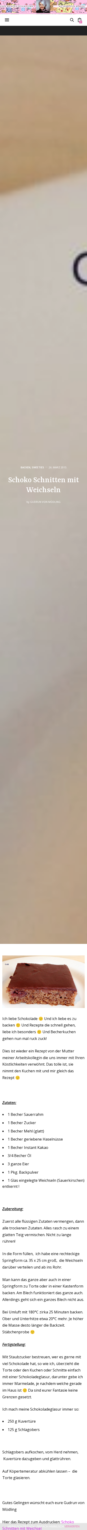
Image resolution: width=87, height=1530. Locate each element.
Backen (25, 467)
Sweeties (38, 467)
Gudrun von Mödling (45, 502)
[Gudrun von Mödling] (43, 6)
